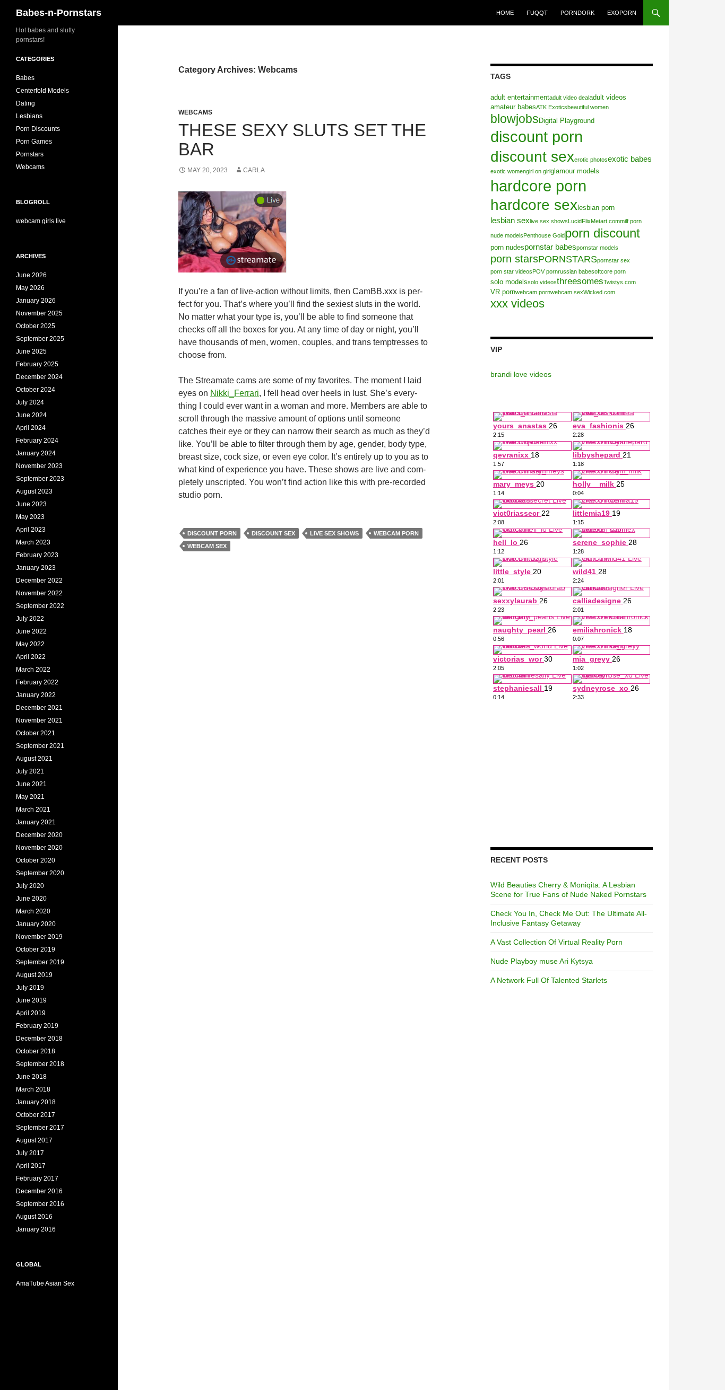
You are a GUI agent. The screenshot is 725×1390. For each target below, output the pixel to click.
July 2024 (30, 402)
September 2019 (40, 962)
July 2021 (30, 771)
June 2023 (31, 504)
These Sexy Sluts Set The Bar (302, 139)
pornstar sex (613, 260)
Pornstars (30, 154)
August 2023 (34, 491)
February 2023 (37, 555)
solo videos (542, 282)
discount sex (273, 533)
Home (505, 13)
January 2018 (36, 1102)
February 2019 (37, 1026)
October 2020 (35, 860)
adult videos (607, 97)
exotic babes (630, 158)
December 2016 (39, 1191)
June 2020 (31, 898)
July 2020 (30, 886)
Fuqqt (537, 13)
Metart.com (605, 221)
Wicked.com (599, 292)
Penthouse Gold (544, 235)
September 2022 (40, 606)
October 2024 (35, 389)
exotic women (508, 171)
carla (254, 170)
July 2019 (30, 987)
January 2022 (36, 695)
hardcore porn (538, 186)
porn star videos (511, 271)
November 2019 (39, 936)
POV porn (545, 271)
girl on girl (538, 171)
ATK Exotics (551, 107)
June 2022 (31, 631)
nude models (506, 235)
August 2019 (34, 975)
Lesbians (29, 116)
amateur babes (513, 107)
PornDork (577, 13)
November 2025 (39, 313)
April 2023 (31, 529)
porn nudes (507, 247)
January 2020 (36, 924)
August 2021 (34, 758)
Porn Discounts (38, 129)
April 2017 (31, 1165)
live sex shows (334, 533)
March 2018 (33, 1089)
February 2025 (37, 364)
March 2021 (33, 809)
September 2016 (40, 1204)
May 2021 (30, 796)
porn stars (514, 258)
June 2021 (31, 784)
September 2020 (40, 873)
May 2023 (30, 517)
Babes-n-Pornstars (58, 12)
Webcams (195, 112)
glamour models (574, 171)
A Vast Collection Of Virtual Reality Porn (556, 942)
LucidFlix (579, 221)
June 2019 (31, 1000)
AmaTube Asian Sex (45, 1283)
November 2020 (39, 847)
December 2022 (39, 580)
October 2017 (35, 1115)
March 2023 (33, 542)
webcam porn (396, 533)
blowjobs (514, 119)
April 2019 (31, 1013)
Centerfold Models (42, 90)
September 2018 (40, 1064)
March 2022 (33, 669)
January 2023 (36, 567)
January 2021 (36, 822)
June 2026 (31, 275)
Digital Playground (566, 121)
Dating (25, 103)
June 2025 (31, 351)
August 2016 (34, 1216)
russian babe (574, 271)
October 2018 (35, 1051)
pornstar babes (550, 246)
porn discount (602, 233)
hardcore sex (533, 205)
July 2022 (30, 618)
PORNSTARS (567, 259)
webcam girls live (41, 221)
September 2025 (40, 338)
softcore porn (608, 271)
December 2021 (39, 707)
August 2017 (34, 1140)
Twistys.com (619, 282)
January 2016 (36, 1229)
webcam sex (207, 546)
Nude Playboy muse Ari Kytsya (541, 961)
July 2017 (30, 1153)
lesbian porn (596, 208)
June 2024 (31, 415)
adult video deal (569, 97)
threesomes (580, 281)
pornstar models (597, 247)
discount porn (212, 533)
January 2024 (36, 453)
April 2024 (31, 428)
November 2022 (39, 593)
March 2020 (33, 911)
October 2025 (35, 326)
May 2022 (30, 644)
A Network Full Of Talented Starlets (548, 980)
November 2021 (39, 720)
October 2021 (35, 733)
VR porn (502, 292)
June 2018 (31, 1076)
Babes (25, 78)
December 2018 (39, 1038)
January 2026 (36, 300)
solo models (509, 282)
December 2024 (39, 377)
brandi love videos (520, 374)
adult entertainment (519, 97)
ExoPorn (621, 13)
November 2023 (39, 466)
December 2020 (39, 835)
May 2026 (30, 288)
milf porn (631, 221)
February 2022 (37, 682)
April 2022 (31, 657)
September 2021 (40, 746)
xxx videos (517, 303)
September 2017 (40, 1127)
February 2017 (37, 1178)
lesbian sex (510, 220)
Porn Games (34, 141)
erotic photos (591, 159)
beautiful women (588, 107)
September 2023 (40, 478)
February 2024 (37, 440)
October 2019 (35, 949)
